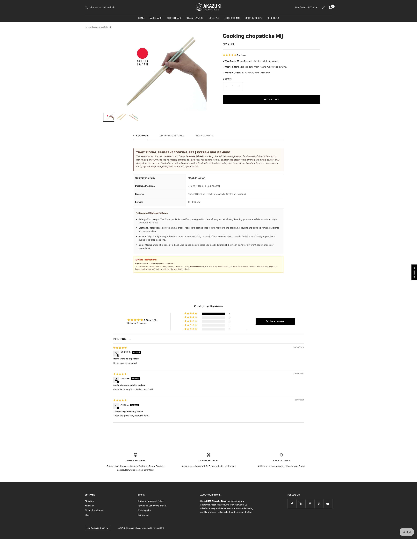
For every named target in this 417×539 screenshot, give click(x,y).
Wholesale (89, 505)
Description (140, 136)
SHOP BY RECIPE (253, 18)
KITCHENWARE (174, 18)
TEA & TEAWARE (195, 18)
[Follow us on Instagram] (309, 503)
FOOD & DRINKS (232, 18)
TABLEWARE (155, 18)
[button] (230, 55)
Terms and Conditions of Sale (152, 505)
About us (89, 501)
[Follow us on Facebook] (292, 503)
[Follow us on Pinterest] (318, 503)
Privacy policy (144, 510)
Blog (87, 515)
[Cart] (330, 7)
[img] (120, 348)
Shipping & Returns (172, 136)
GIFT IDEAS (273, 18)
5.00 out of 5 (150, 320)
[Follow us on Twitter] (300, 503)
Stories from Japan (94, 510)
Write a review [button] (275, 321)
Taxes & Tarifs (204, 136)
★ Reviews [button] (414, 272)
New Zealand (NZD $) (304, 7)
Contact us (143, 515)
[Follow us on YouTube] (327, 503)
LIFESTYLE (213, 18)
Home (87, 27)
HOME (141, 18)
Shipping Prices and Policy (150, 501)
